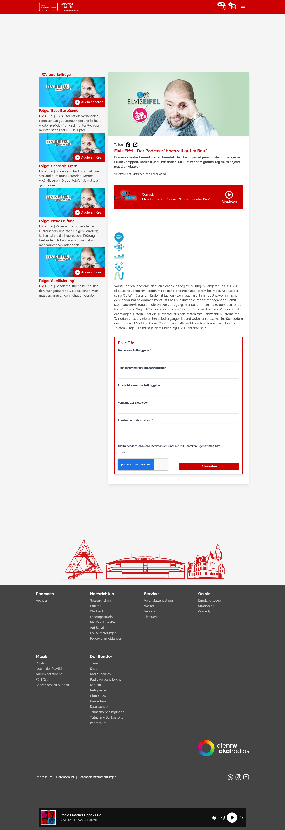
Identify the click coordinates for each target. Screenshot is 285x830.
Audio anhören (88, 102)
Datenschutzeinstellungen (97, 777)
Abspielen (229, 196)
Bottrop (95, 606)
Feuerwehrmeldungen (106, 638)
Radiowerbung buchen (106, 679)
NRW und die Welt (103, 622)
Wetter (149, 606)
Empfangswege (209, 600)
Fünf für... (42, 679)
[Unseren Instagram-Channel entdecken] (246, 777)
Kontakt (95, 685)
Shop (94, 668)
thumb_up (240, 817)
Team (94, 663)
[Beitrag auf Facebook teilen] (128, 144)
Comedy (204, 611)
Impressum (98, 723)
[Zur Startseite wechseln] (48, 7)
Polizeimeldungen (103, 633)
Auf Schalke (98, 628)
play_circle (232, 817)
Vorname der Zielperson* (133, 402)
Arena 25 (42, 600)
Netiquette (98, 690)
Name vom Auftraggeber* (134, 350)
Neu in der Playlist (49, 668)
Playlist (41, 663)
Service (151, 593)
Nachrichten (102, 593)
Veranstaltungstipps (159, 600)
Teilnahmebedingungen (107, 712)
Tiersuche (151, 617)
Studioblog (206, 606)
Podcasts (45, 593)
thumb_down (223, 817)
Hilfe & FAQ (98, 696)
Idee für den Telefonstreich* (135, 420)
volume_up (214, 817)
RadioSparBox (100, 674)
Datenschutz (99, 707)
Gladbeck (97, 611)
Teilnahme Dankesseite (106, 717)
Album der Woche (49, 674)
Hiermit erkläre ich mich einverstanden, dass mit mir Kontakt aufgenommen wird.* (170, 446)
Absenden (209, 466)
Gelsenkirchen (100, 600)
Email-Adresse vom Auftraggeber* (140, 385)
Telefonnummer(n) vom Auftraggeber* (142, 367)
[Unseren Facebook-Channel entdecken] (238, 777)
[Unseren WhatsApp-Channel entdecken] (230, 777)
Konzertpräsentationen (52, 685)
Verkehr (149, 611)
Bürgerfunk (98, 701)
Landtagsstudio (101, 617)
